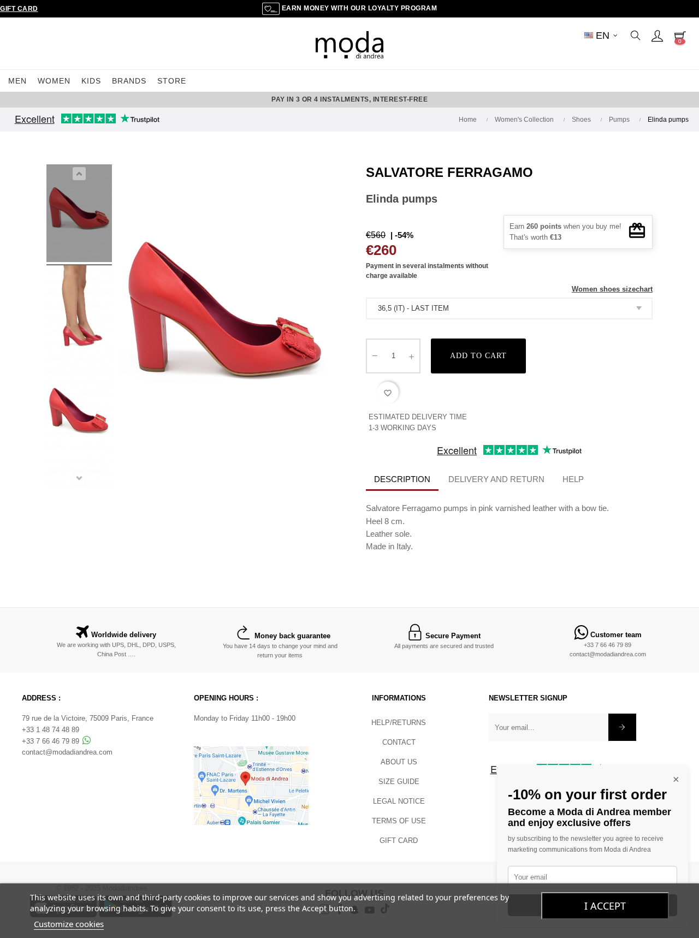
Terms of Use (399, 821)
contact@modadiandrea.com (608, 654)
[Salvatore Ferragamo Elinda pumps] (79, 215)
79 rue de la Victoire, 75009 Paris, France (87, 718)
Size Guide (398, 781)
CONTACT (399, 742)
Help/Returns (398, 723)
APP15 (421, 99)
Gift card (399, 840)
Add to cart (478, 356)
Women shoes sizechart (612, 289)
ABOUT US (399, 762)
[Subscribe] (622, 727)
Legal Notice (399, 801)
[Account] (657, 35)
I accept (605, 905)
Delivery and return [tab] (496, 479)
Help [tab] (573, 479)
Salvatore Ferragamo (449, 172)
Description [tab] (402, 479)
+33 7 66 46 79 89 (607, 645)
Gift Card (19, 9)
